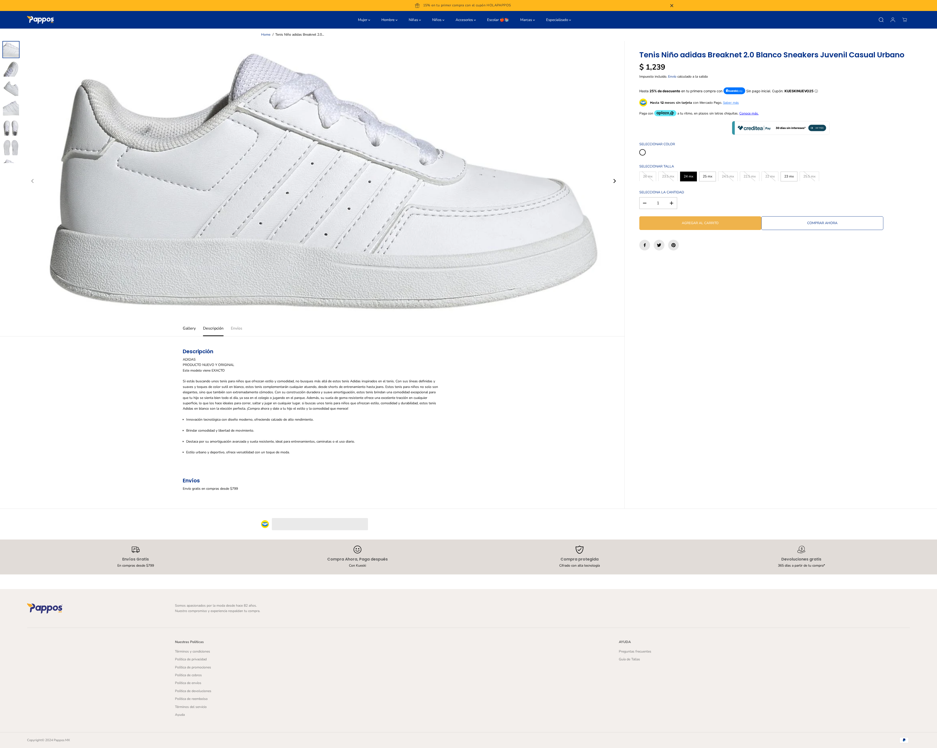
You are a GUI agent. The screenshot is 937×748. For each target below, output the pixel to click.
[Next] (614, 181)
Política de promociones (193, 667)
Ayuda (180, 714)
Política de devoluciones (193, 691)
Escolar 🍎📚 (498, 19)
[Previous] (32, 181)
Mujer (363, 19)
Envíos (236, 328)
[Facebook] (644, 245)
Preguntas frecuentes (635, 651)
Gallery (189, 328)
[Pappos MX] (40, 20)
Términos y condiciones (192, 651)
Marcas (526, 19)
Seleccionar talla (656, 166)
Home (265, 34)
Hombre (388, 19)
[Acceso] (892, 19)
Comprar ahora (822, 223)
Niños (437, 19)
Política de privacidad (191, 659)
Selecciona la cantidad (661, 192)
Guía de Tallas (629, 659)
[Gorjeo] (659, 245)
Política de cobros (188, 675)
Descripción (213, 328)
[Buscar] (881, 19)
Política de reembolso (191, 698)
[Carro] (904, 19)
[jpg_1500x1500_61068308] (323, 181)
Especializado (557, 19)
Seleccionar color (657, 144)
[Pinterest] (673, 245)
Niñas (414, 19)
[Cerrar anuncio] (672, 5)
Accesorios (465, 19)
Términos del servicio (191, 707)
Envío (672, 76)
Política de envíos (188, 683)
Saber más (731, 102)
